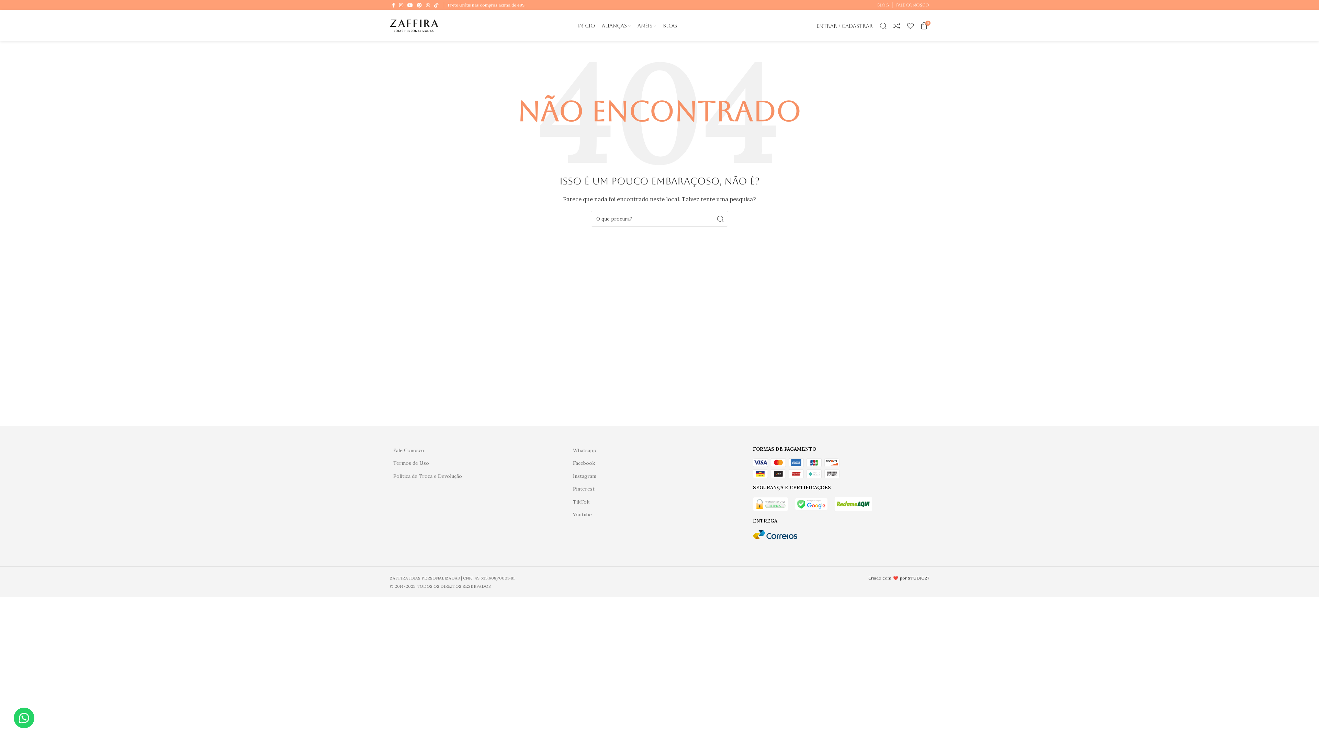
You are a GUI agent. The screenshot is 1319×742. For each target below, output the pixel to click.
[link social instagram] (401, 5)
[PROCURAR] (720, 219)
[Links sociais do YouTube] (410, 5)
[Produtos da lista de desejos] (910, 26)
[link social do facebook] (393, 5)
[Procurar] (883, 26)
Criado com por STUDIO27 (898, 578)
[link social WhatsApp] (428, 5)
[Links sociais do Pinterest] (419, 5)
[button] (24, 718)
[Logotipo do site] (414, 25)
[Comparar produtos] (897, 26)
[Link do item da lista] (479, 450)
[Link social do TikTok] (436, 5)
